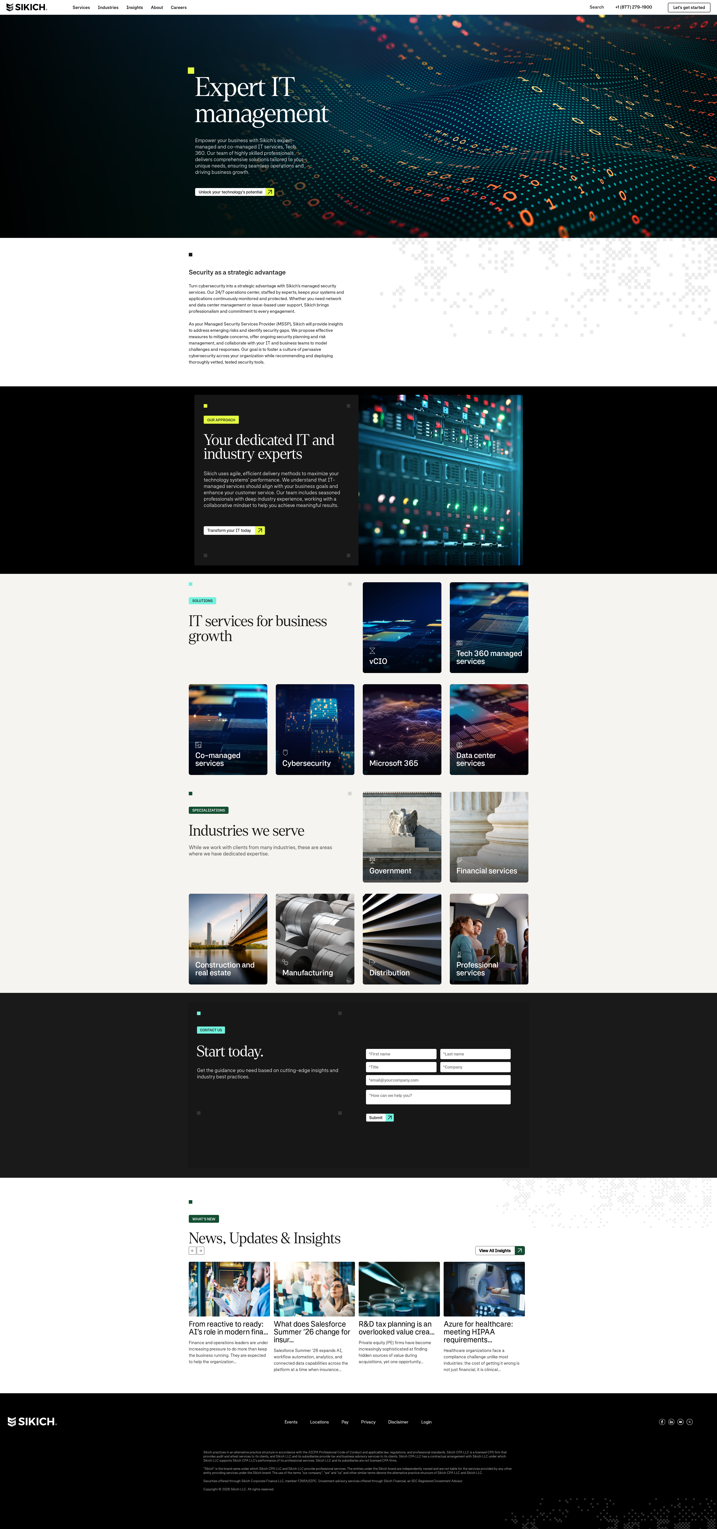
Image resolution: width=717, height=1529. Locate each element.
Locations (319, 1421)
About (157, 7)
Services (81, 7)
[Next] (200, 1251)
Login (426, 1421)
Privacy (368, 1421)
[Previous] (192, 1251)
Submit (376, 1117)
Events (291, 1421)
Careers (179, 7)
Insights (134, 7)
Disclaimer (398, 1421)
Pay (345, 1421)
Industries (108, 7)
